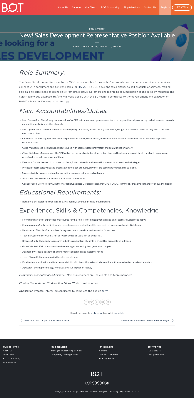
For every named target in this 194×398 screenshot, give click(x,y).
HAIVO (82, 87)
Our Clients (91, 7)
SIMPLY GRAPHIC (131, 392)
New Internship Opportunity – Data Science (46, 320)
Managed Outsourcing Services (66, 351)
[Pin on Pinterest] (102, 302)
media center (97, 29)
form (105, 291)
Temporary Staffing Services (65, 355)
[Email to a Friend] (97, 302)
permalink (119, 313)
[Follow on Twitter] (97, 383)
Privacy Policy (106, 359)
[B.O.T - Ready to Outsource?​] (12, 7)
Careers (103, 351)
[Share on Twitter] (91, 302)
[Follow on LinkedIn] (102, 383)
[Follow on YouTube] (106, 383)
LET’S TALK (182, 7)
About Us (63, 7)
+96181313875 (154, 351)
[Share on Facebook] (86, 302)
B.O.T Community (110, 7)
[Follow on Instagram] (92, 383)
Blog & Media (131, 7)
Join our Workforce (108, 355)
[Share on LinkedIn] (108, 302)
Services (76, 7)
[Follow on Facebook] (87, 383)
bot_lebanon (113, 46)
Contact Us (150, 7)
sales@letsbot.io (155, 355)
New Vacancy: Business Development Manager (145, 320)
